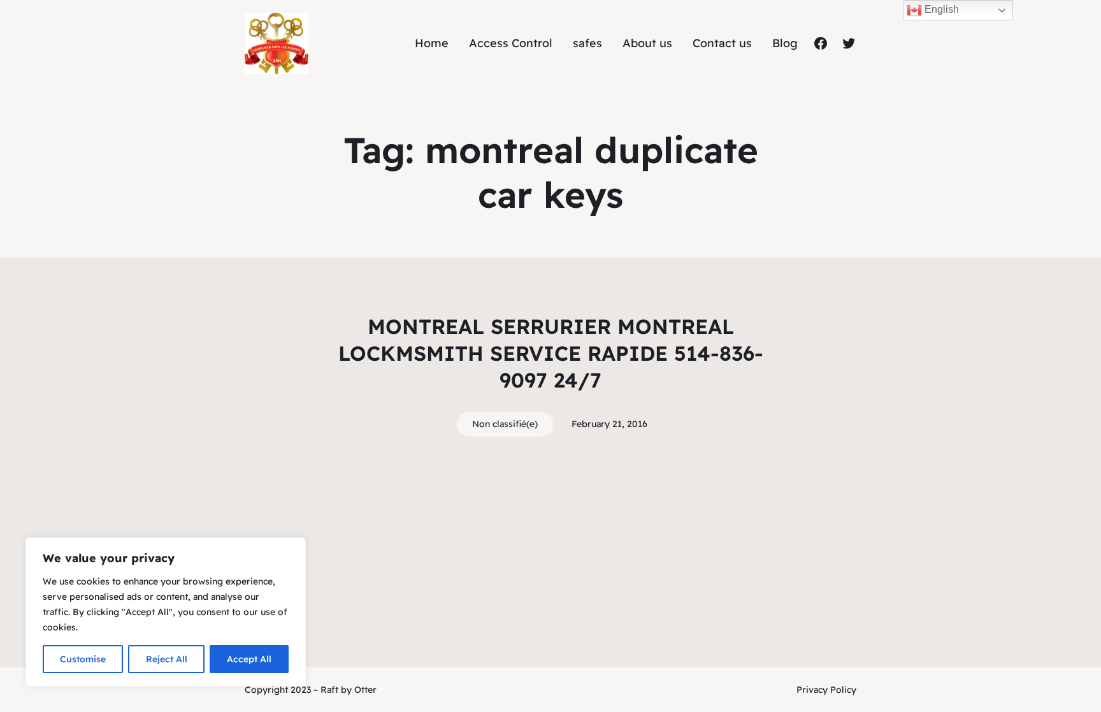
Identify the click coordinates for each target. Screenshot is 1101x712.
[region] (165, 612)
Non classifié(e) (505, 424)
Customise (83, 659)
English (940, 9)
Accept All (249, 659)
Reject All (166, 659)
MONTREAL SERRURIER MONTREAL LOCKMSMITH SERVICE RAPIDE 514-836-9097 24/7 (550, 353)
